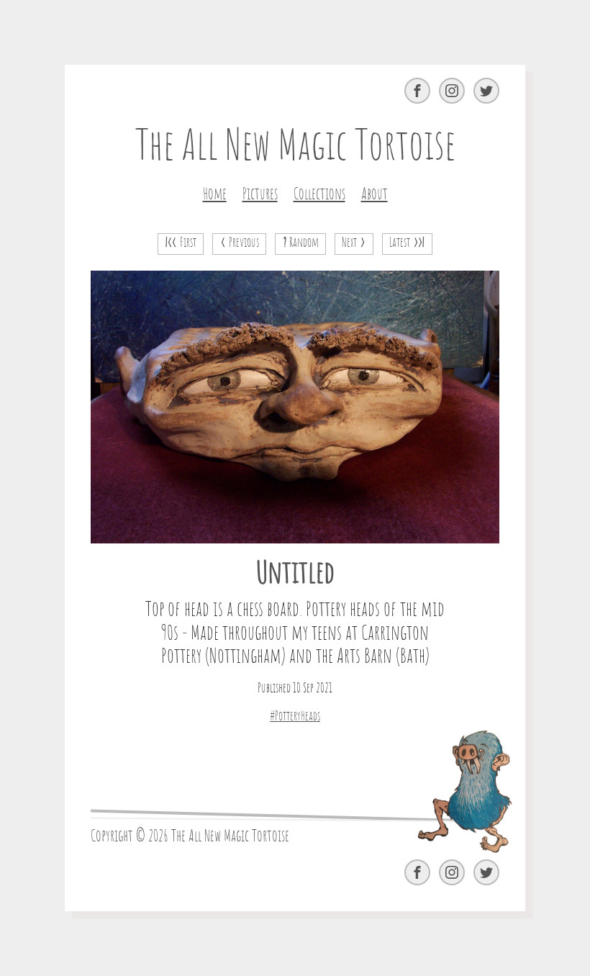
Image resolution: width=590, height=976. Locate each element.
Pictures (260, 194)
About (374, 194)
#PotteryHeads (295, 716)
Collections (319, 194)
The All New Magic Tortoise (295, 147)
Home (215, 194)
